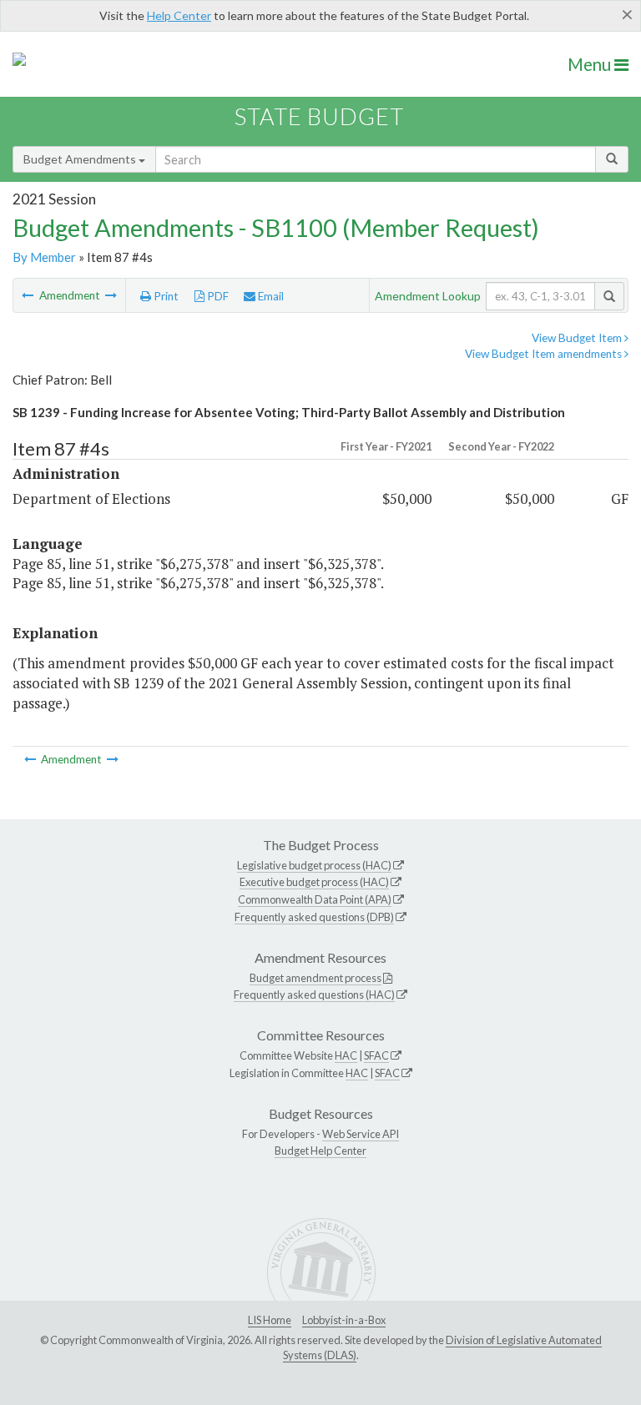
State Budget (319, 116)
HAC (346, 1055)
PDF (216, 296)
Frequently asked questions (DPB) (314, 917)
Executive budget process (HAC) (314, 882)
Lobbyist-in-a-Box (344, 1320)
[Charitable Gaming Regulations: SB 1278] (111, 295)
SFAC (376, 1055)
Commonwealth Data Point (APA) (314, 899)
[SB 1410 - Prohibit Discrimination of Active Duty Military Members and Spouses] (29, 295)
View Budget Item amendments (544, 353)
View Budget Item (578, 338)
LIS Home (269, 1320)
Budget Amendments (81, 159)
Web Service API (360, 1134)
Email (269, 296)
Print (165, 296)
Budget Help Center (320, 1150)
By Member (44, 256)
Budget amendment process (315, 978)
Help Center (179, 15)
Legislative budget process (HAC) (314, 865)
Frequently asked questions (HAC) (314, 994)
